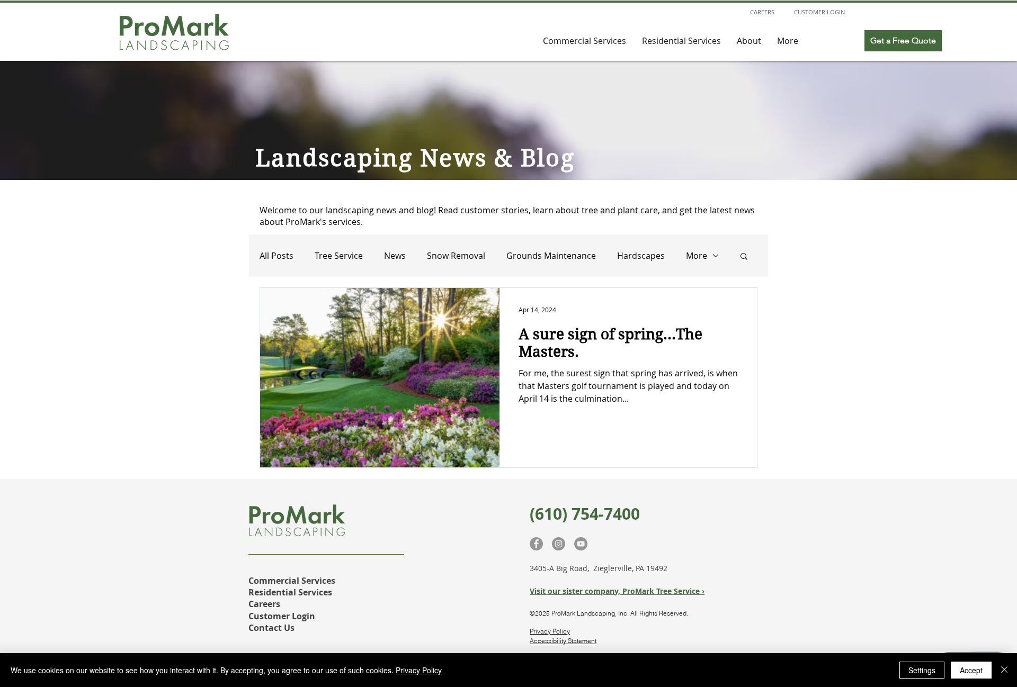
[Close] (1004, 670)
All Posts (276, 255)
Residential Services (290, 592)
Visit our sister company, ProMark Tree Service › (617, 591)
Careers (264, 604)
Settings (921, 670)
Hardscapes (641, 255)
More (696, 255)
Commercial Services (291, 580)
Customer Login (281, 616)
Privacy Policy (550, 631)
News (395, 255)
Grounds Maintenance (551, 255)
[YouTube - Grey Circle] (580, 543)
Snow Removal (456, 255)
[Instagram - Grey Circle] (558, 543)
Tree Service (339, 255)
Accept (971, 670)
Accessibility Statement (563, 641)
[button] (744, 257)
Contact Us (272, 628)
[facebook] (536, 543)
